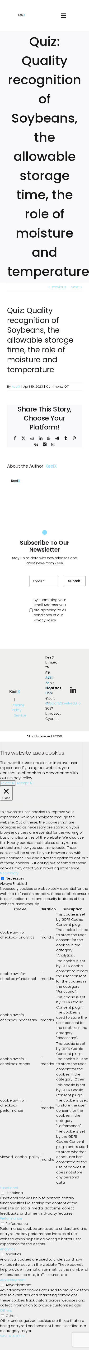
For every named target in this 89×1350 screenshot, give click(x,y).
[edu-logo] (21, 15)
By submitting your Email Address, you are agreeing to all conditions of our (50, 610)
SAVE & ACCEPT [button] (12, 1336)
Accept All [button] (25, 783)
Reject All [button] (7, 783)
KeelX (16, 386)
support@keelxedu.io (63, 703)
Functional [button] (9, 1188)
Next (75, 287)
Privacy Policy (45, 620)
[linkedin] (73, 690)
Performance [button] (11, 1218)
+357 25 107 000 (49, 685)
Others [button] (6, 1310)
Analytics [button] (7, 1249)
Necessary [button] (9, 873)
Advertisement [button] (13, 1279)
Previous (59, 287)
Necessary (15, 878)
